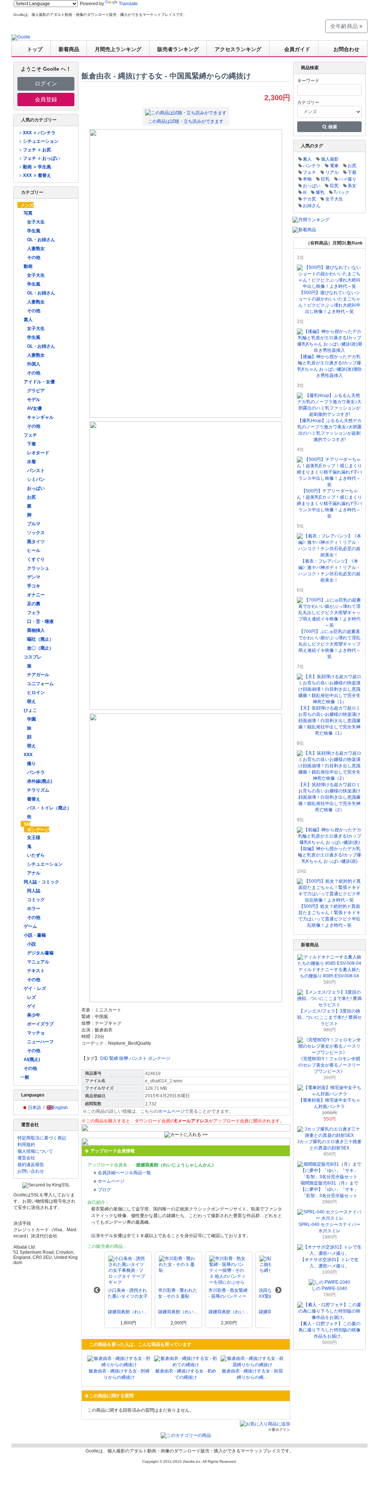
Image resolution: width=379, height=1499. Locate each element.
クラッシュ (38, 568)
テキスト (36, 970)
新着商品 (68, 49)
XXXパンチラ (39, 132)
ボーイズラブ (40, 1024)
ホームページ (171, 1111)
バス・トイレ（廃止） (49, 808)
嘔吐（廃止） (40, 639)
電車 (334, 165)
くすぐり (36, 559)
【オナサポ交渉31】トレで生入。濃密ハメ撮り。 (329, 1263)
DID (104, 1058)
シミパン (36, 479)
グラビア (36, 390)
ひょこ (30, 710)
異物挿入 (36, 630)
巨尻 (334, 185)
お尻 (31, 497)
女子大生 (36, 222)
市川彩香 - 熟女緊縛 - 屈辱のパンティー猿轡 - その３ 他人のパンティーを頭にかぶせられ (228, 1293)
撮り (31, 763)
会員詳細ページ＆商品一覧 (124, 1172)
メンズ (27, 205)
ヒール (33, 550)
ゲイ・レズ (35, 988)
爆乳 (320, 192)
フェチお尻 (37, 149)
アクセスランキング (238, 49)
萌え (31, 701)
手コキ (33, 586)
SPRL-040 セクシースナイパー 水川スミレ (329, 1227)
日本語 (34, 1107)
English (60, 1107)
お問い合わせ (30, 1171)
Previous (97, 1290)
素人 (28, 319)
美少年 (33, 1015)
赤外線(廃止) (39, 781)
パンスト (36, 470)
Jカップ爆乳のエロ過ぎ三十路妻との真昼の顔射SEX (329, 1145)
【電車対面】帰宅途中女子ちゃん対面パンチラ (329, 1103)
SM (27, 824)
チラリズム (38, 790)
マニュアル (38, 961)
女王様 (33, 837)
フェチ (30, 435)
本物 (307, 179)
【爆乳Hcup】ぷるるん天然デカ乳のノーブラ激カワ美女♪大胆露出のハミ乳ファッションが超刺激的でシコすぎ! (329, 430)
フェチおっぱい (41, 158)
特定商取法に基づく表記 (41, 1138)
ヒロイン (36, 692)
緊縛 (113, 1058)
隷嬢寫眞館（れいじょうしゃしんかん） (128, 1311)
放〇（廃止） (40, 648)
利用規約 (26, 1144)
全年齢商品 (344, 26)
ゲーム (30, 926)
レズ (31, 997)
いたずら (36, 855)
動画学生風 (37, 166)
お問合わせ (346, 49)
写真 (28, 213)
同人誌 (33, 890)
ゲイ (31, 1006)
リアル (332, 172)
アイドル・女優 (39, 381)
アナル (33, 873)
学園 (31, 719)
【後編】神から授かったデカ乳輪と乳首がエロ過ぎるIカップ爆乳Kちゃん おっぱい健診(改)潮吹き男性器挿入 (329, 366)
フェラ (33, 612)
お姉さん (312, 205)
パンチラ (36, 772)
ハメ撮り (347, 179)
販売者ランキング (178, 49)
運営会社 (26, 1158)
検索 (332, 126)
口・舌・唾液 (40, 621)
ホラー (33, 908)
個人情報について (35, 1151)
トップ (35, 49)
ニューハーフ (40, 1041)
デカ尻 (309, 199)
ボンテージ (159, 1058)
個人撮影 (330, 159)
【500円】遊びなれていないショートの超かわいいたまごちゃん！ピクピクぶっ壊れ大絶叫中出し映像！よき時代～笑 (329, 302)
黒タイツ (36, 541)
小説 (31, 944)
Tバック (341, 192)
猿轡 (123, 1058)
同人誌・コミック (41, 882)
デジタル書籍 (40, 953)
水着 (31, 461)
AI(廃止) (32, 1059)
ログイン (46, 83)
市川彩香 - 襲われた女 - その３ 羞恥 (177, 1293)
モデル (33, 399)
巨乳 (325, 179)
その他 (33, 257)
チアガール (38, 674)
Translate (128, 3)
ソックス (36, 532)
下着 (31, 444)
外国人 (33, 364)
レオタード (38, 452)
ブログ (104, 1189)
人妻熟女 (36, 248)
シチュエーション (40, 141)
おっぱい (36, 488)
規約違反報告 (30, 1164)
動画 (28, 266)
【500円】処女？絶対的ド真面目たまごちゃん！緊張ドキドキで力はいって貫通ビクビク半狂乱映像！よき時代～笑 (329, 916)
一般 (24, 1077)
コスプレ (32, 657)
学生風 (33, 230)
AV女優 (34, 408)
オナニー (36, 594)
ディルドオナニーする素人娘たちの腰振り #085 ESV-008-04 (329, 972)
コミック (36, 899)
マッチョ (36, 1032)
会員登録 (46, 99)
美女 (352, 185)
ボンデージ (38, 829)
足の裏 (33, 603)
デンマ (33, 577)
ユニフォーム (40, 683)
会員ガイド (297, 49)
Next (278, 1290)
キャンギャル (40, 417)
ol (304, 192)
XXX (28, 754)
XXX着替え (37, 175)
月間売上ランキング (118, 49)
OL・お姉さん (41, 239)
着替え (33, 799)
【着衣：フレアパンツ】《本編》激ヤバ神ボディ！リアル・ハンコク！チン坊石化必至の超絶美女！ (329, 571)
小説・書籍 (35, 935)
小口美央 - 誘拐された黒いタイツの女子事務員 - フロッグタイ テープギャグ (128, 1293)
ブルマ (33, 523)
